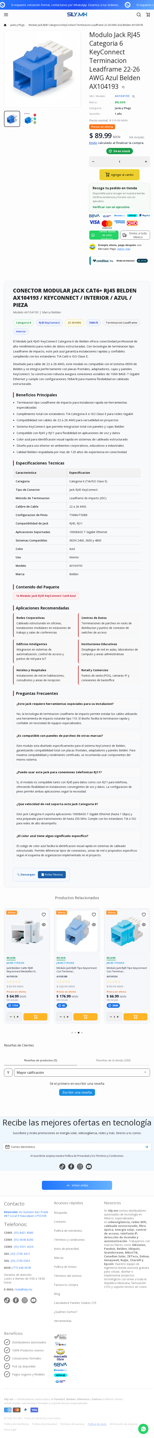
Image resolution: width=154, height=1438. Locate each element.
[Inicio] (5, 25)
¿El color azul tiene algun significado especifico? (52, 836)
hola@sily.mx (23, 1289)
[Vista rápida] (44, 925)
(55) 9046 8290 (23, 1240)
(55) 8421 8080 (23, 1233)
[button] (148, 15)
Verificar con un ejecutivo (111, 207)
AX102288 (62, 976)
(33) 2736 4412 (20, 1254)
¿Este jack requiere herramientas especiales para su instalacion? (65, 704)
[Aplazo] (60, 1375)
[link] (7, 5)
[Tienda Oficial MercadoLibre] (60, 1355)
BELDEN (120, 102)
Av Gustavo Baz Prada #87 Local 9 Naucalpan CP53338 (26, 1214)
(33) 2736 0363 (20, 1261)
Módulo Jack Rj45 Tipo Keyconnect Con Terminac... (77, 969)
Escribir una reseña (77, 1092)
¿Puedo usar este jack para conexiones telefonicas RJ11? (59, 772)
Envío (93, 143)
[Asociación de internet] (60, 1337)
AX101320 (12, 976)
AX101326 (112, 976)
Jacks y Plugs (17, 25)
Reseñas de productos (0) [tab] (40, 1060)
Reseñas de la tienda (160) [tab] (113, 1060)
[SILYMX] (77, 15)
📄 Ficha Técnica (52, 874)
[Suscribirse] (147, 1147)
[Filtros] (8, 1073)
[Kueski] (60, 1369)
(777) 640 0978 (21, 1268)
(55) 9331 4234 (23, 1247)
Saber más (123, 249)
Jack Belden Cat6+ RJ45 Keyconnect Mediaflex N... (22, 969)
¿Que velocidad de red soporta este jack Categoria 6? (57, 804)
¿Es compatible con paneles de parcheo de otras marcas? (59, 736)
